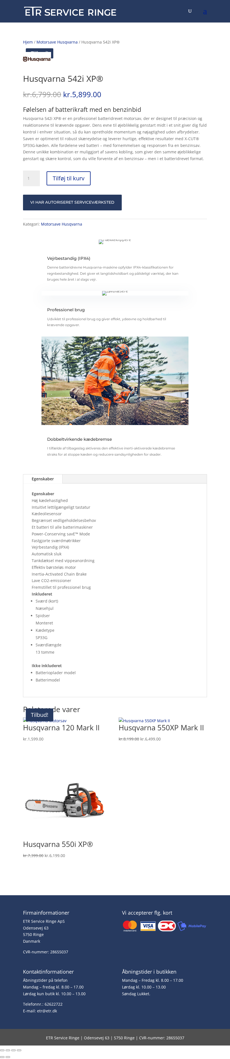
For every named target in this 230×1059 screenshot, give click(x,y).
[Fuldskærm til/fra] (8, 1050)
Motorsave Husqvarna (57, 42)
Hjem (28, 42)
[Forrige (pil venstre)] (2, 1057)
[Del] (13, 1050)
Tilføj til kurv (68, 178)
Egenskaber (43, 478)
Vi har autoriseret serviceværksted (72, 202)
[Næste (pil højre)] (8, 1057)
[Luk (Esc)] (19, 1050)
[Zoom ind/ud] (2, 1050)
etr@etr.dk (47, 1010)
